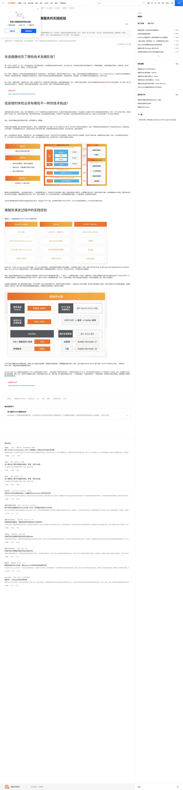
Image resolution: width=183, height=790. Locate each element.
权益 (36, 3)
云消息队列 (57, 8)
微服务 (42, 8)
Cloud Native (15, 491)
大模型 (20, 3)
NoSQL (19, 563)
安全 (24, 534)
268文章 (33, 787)
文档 (159, 3)
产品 (24, 3)
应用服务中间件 (57, 398)
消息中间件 (14, 534)
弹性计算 (18, 447)
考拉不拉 (7, 491)
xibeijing (7, 534)
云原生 (140, 13)
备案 (163, 3)
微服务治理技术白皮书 (144, 103)
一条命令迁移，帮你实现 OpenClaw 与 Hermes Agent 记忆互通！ (157, 120)
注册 (172, 3)
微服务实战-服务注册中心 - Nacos (148, 76)
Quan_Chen (8, 577)
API (21, 476)
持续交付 (16, 462)
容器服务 (64, 8)
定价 (41, 3)
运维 (11, 462)
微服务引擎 (31, 398)
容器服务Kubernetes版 (20, 398)
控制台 (167, 3)
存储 (14, 577)
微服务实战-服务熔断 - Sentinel (147, 73)
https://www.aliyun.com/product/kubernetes (21, 385)
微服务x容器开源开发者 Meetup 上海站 (149, 100)
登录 (179, 3)
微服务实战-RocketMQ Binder (147, 69)
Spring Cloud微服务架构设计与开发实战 (150, 87)
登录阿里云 (28, 31)
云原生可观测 (49, 8)
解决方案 (30, 3)
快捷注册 (12, 31)
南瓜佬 (6, 447)
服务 (56, 3)
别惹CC (7, 563)
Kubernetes (25, 505)
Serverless (23, 491)
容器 (43, 398)
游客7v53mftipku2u (10, 519)
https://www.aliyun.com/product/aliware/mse (21, 94)
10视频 (40, 787)
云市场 (46, 3)
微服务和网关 (15, 787)
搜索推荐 (13, 563)
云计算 (22, 462)
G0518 (6, 462)
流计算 (29, 491)
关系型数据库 (26, 447)
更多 (177, 64)
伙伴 (51, 3)
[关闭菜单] (3, 3)
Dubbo (65, 398)
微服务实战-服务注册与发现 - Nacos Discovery (152, 83)
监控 (11, 476)
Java (38, 398)
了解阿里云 (62, 3)
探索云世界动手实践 (10, 505)
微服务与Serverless (143, 107)
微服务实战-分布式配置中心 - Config (148, 80)
